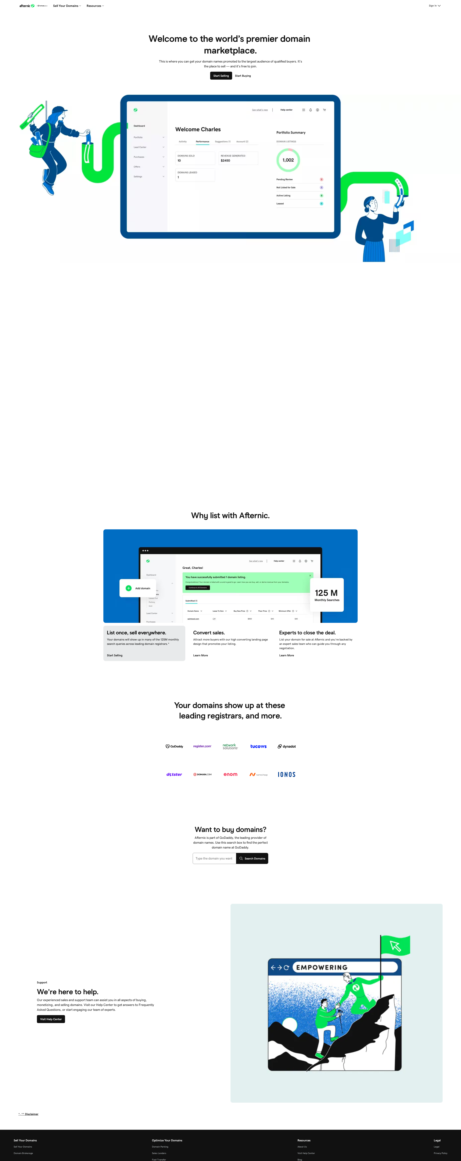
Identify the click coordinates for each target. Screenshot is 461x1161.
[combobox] (214, 858)
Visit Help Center (306, 1153)
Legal (436, 1147)
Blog (299, 1159)
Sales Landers (159, 1153)
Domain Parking (160, 1147)
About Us (302, 1147)
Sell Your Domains (23, 1147)
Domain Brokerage (23, 1153)
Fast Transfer (159, 1159)
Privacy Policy (440, 1153)
